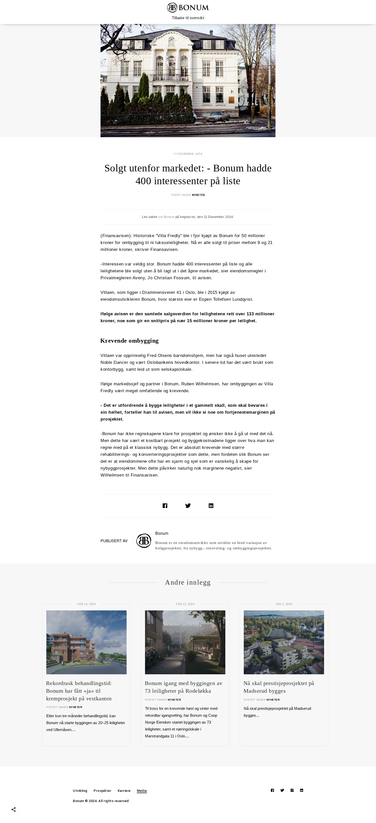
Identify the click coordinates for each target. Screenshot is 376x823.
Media (142, 791)
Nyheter (198, 195)
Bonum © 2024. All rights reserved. (101, 801)
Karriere (124, 791)
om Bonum (166, 217)
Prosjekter (102, 791)
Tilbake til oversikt (188, 18)
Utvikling (80, 791)
